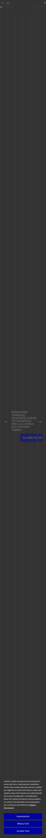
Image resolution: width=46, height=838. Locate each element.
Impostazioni (23, 816)
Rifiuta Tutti (23, 823)
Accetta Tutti (23, 831)
